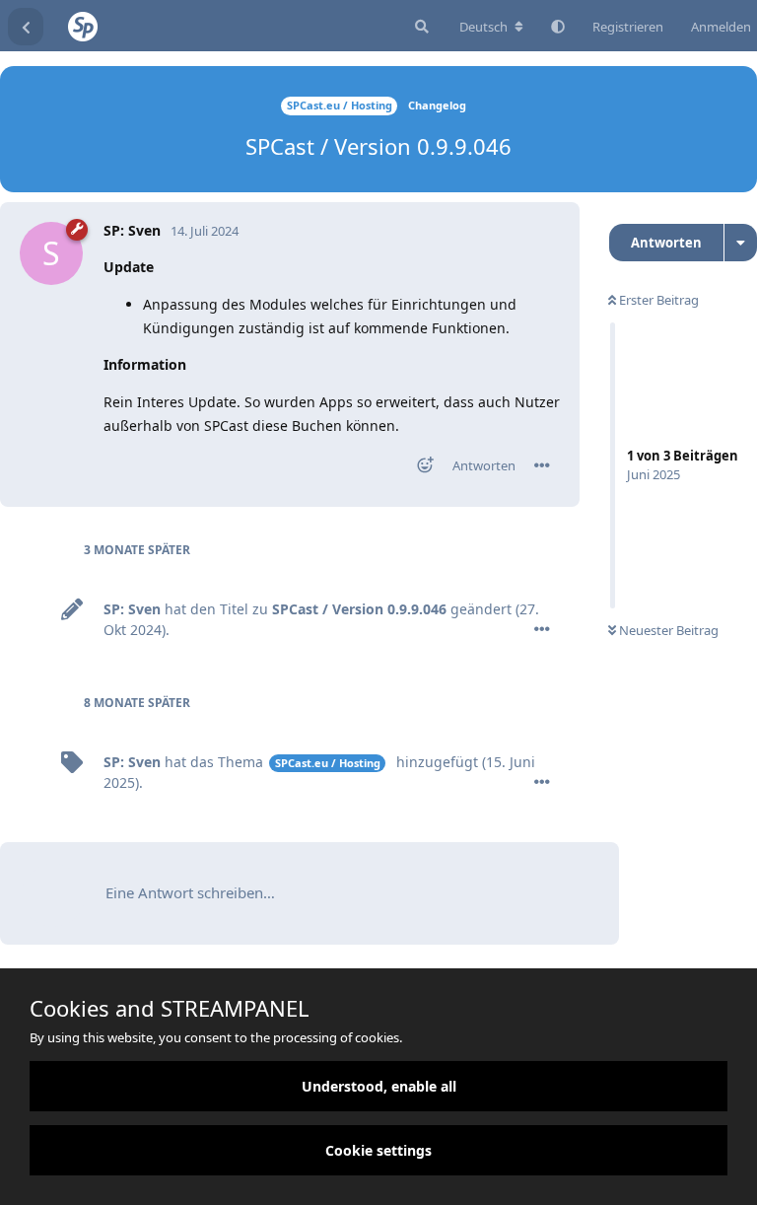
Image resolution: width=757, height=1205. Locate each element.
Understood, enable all (379, 1086)
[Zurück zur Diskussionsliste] (25, 26)
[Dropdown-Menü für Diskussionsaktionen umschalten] (740, 242)
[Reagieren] (419, 469)
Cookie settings (378, 1150)
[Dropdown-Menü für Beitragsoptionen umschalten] (542, 465)
